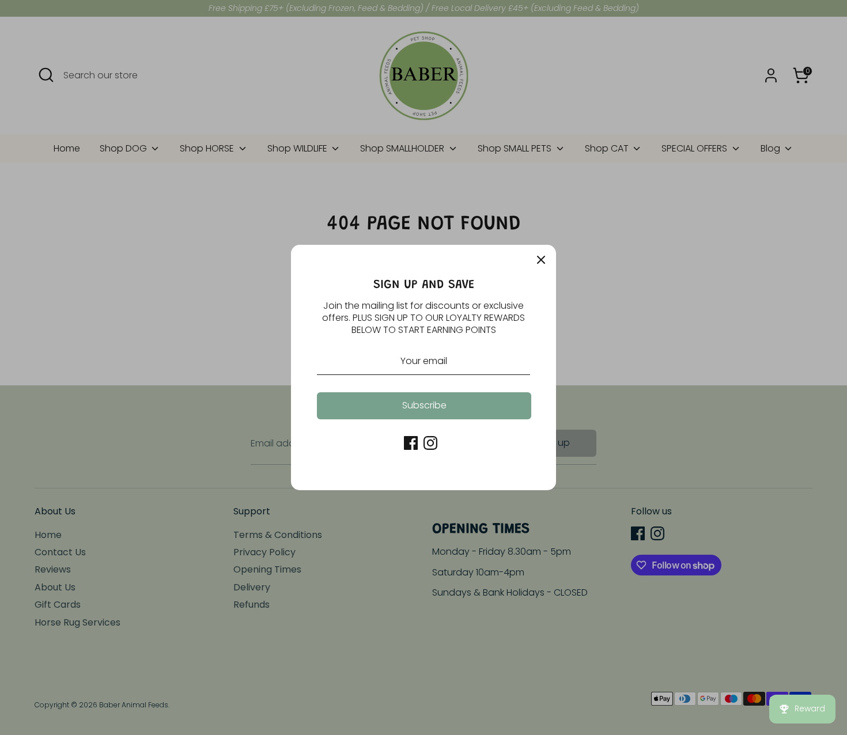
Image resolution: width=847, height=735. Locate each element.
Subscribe (424, 405)
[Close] (541, 259)
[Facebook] (411, 443)
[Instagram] (430, 443)
